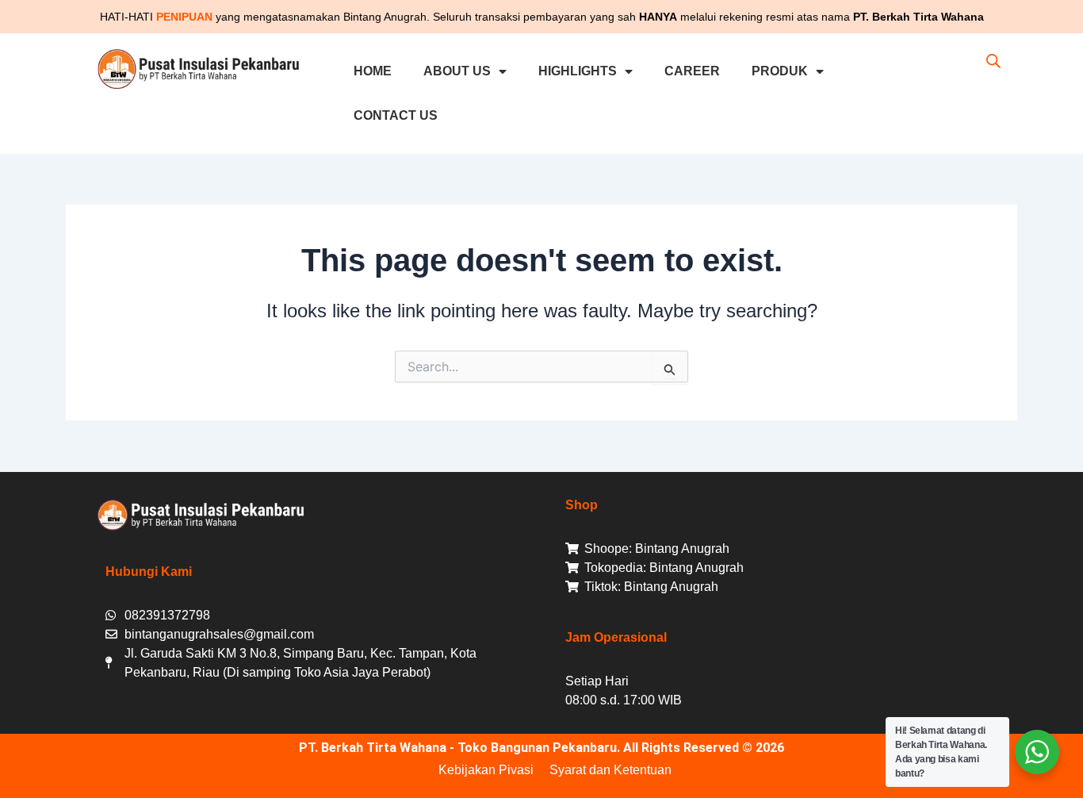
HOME (373, 71)
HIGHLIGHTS (577, 71)
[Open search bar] (993, 61)
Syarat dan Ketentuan (610, 770)
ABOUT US (457, 71)
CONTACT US (396, 115)
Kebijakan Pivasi (486, 770)
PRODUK (780, 71)
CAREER (692, 71)
